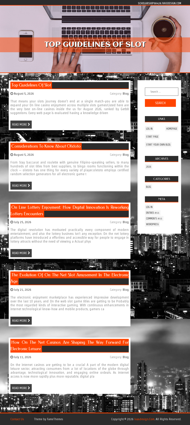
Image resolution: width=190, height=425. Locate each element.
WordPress (152, 224)
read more (19, 124)
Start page (152, 136)
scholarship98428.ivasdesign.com (159, 3)
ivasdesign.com (144, 419)
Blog (126, 93)
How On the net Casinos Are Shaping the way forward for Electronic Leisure (69, 345)
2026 (148, 166)
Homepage (171, 128)
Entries (152, 212)
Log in (149, 128)
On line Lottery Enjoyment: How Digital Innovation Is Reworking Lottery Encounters (69, 210)
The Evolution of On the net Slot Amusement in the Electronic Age (69, 278)
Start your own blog (158, 144)
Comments (154, 218)
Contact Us (17, 419)
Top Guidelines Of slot (31, 85)
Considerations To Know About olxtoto (46, 146)
